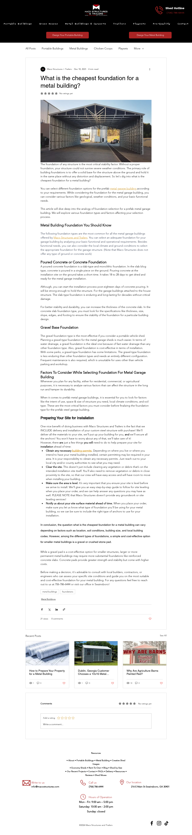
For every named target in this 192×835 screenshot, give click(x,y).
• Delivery (109, 771)
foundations (67, 591)
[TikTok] (166, 823)
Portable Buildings (52, 48)
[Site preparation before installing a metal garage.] (47, 653)
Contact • (93, 771)
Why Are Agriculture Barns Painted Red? (142, 672)
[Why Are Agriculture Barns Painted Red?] (144, 653)
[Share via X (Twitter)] (49, 609)
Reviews (89, 775)
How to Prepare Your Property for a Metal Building (47, 672)
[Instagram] (159, 823)
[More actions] (150, 69)
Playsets (123, 48)
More (137, 48)
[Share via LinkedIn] (56, 609)
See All (163, 635)
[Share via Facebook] (41, 609)
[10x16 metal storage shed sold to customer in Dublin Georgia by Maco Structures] (96, 653)
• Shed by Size (115, 767)
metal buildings (49, 591)
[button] (18, 24)
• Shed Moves (99, 775)
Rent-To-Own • (96, 767)
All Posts (31, 48)
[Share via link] (64, 609)
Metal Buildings (78, 48)
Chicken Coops (103, 48)
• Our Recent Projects (76, 771)
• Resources (120, 771)
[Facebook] (152, 823)
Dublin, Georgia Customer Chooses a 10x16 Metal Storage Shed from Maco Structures (93, 672)
